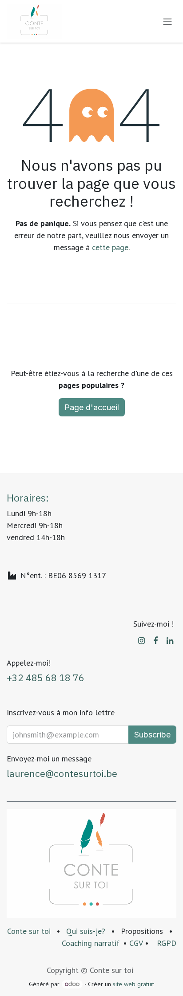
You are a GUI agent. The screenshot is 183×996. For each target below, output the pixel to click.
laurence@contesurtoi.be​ (62, 773)
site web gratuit (133, 984)
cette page (110, 247)
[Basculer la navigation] (167, 21)
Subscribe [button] (152, 734)
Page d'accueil (91, 407)
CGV (136, 943)
